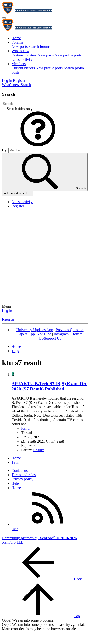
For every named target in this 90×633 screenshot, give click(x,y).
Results (38, 450)
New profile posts (68, 55)
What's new (20, 51)
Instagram (61, 334)
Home (16, 38)
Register (18, 206)
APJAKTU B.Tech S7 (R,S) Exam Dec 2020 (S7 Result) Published (49, 386)
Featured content (24, 55)
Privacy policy (22, 479)
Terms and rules (24, 475)
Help (15, 483)
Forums (17, 42)
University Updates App (34, 330)
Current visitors (23, 68)
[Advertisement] (45, 257)
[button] (38, 146)
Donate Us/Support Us (61, 336)
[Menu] (4, 18)
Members (19, 64)
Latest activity (22, 59)
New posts (20, 46)
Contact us (20, 470)
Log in (7, 311)
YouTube (44, 334)
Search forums (39, 46)
